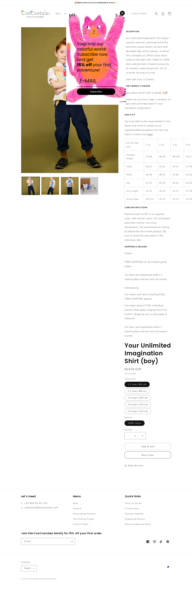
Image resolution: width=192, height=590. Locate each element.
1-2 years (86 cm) (137, 384)
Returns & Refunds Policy (138, 524)
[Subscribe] (71, 541)
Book (75, 503)
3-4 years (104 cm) (138, 397)
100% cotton (134, 423)
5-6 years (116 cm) (138, 411)
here (149, 134)
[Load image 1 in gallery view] (31, 186)
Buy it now (148, 455)
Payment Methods (134, 513)
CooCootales (34, 579)
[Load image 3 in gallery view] (70, 186)
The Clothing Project (83, 519)
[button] (156, 13)
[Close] (122, 13)
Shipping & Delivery (135, 519)
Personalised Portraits (84, 513)
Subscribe (96, 91)
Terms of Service (133, 503)
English (27, 568)
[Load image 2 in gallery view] (50, 186)
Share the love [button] (135, 465)
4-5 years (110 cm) (138, 404)
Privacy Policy (132, 508)
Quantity (128, 429)
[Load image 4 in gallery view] (89, 186)
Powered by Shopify (48, 579)
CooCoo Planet (80, 524)
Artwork (77, 508)
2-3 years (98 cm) (137, 391)
